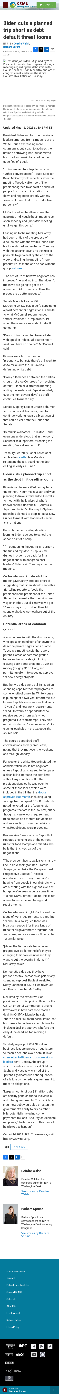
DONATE (48, 4)
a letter (23, 457)
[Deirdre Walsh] (10, 1176)
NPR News (19, 1147)
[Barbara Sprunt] (10, 1214)
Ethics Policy (13, 1327)
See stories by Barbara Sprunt (35, 1234)
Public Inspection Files (18, 1285)
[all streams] (54, 1390)
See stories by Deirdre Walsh (35, 1193)
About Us (11, 1306)
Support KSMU (14, 1292)
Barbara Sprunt (11, 46)
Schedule (11, 1299)
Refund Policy (14, 1320)
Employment (13, 1313)
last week (17, 268)
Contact (11, 1278)
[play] (5, 1390)
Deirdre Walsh (21, 43)
